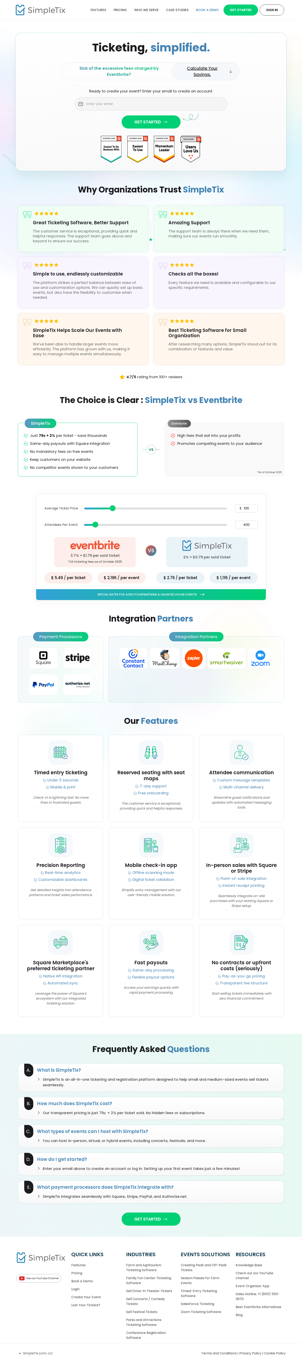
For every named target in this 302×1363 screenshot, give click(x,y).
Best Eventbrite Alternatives (258, 1307)
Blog (239, 1315)
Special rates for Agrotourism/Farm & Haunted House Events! (147, 594)
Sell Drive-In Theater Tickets (149, 1291)
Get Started (241, 10)
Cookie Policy (275, 1353)
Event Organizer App (252, 1286)
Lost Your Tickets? (85, 1305)
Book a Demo (82, 1281)
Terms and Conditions (219, 1353)
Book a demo (207, 10)
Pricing (120, 10)
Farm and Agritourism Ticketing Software (143, 1267)
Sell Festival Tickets (141, 1311)
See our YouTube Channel (42, 1278)
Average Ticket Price (61, 508)
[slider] (112, 508)
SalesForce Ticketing (197, 1304)
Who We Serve (146, 10)
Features (98, 10)
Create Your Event (86, 1297)
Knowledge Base (249, 1265)
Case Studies (177, 10)
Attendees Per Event (61, 524)
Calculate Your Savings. (202, 71)
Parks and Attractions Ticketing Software (143, 1322)
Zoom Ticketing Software (201, 1311)
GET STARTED (147, 122)
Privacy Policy (250, 1353)
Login (75, 1289)
